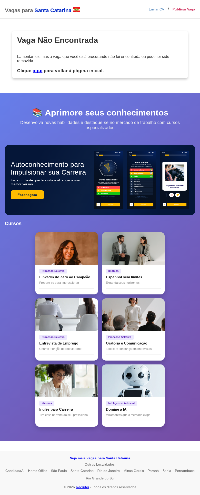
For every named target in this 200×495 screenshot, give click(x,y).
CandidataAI (14, 471)
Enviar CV (156, 9)
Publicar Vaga (183, 9)
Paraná (153, 471)
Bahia (166, 471)
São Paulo (59, 471)
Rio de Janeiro (108, 471)
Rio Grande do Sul (100, 478)
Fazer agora (27, 195)
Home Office (37, 471)
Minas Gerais (133, 471)
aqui (37, 70)
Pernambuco (185, 471)
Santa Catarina (82, 471)
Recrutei (82, 487)
